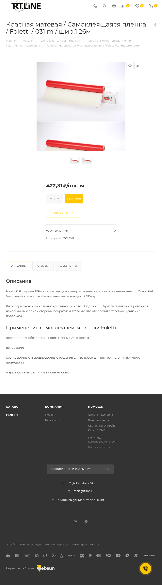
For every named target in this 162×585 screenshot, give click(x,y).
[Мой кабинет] (114, 6)
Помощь (95, 406)
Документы (68, 265)
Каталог (13, 406)
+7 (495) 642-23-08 (81, 483)
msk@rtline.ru (83, 491)
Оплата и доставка (100, 414)
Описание (18, 265)
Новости (50, 414)
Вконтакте (76, 521)
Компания (54, 406)
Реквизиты (52, 420)
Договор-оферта (99, 447)
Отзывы (43, 265)
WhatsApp (86, 521)
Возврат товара (98, 420)
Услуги (12, 414)
